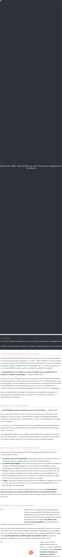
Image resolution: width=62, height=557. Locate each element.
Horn (22, 538)
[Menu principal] (31, 552)
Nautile (45, 547)
